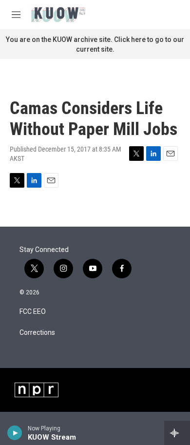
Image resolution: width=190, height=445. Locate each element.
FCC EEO (32, 311)
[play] (15, 433)
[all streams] (177, 433)
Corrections (37, 332)
